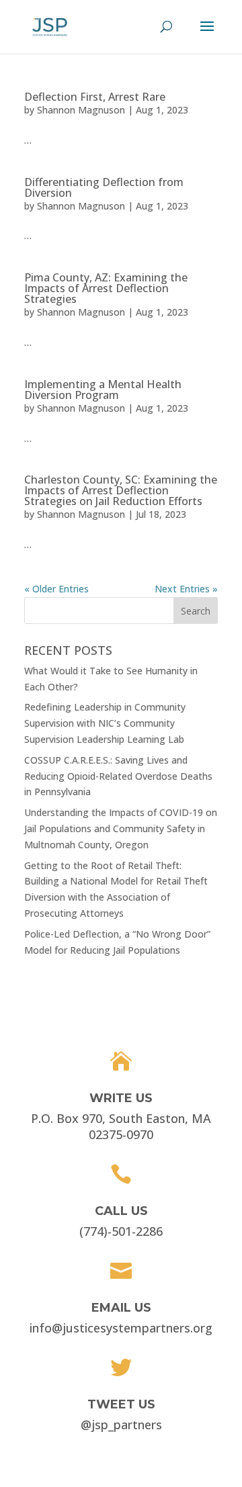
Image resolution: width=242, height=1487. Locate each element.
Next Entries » (186, 588)
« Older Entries (56, 588)
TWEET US (121, 1404)
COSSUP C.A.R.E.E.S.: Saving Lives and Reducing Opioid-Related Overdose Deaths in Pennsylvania (118, 776)
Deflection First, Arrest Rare (94, 96)
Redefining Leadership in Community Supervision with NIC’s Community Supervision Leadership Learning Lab (105, 723)
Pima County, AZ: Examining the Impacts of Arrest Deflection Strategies (106, 288)
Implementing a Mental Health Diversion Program (103, 389)
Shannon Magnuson (81, 109)
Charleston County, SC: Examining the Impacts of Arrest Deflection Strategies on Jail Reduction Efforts (120, 490)
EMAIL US (121, 1307)
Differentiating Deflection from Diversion (104, 187)
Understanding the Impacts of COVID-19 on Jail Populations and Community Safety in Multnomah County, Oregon (120, 828)
